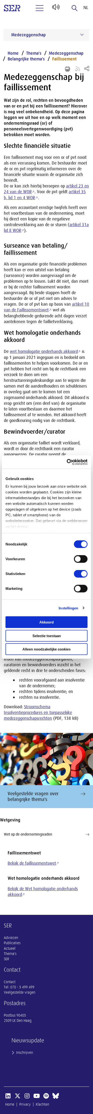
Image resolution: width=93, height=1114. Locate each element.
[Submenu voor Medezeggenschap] (82, 34)
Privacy (25, 1104)
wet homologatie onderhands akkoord (44, 351)
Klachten (42, 1104)
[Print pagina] (67, 69)
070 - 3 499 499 (22, 987)
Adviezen (11, 938)
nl (85, 7)
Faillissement (64, 59)
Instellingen (68, 608)
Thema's (33, 53)
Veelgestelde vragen (19, 992)
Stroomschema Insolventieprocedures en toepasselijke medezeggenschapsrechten (38, 712)
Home (13, 53)
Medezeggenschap (66, 53)
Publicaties (12, 943)
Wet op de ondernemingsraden (28, 834)
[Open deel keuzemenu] (86, 68)
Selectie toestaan (46, 636)
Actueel (10, 948)
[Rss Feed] (77, 68)
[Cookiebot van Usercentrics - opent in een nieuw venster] (67, 462)
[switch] (81, 559)
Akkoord (46, 622)
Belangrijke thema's (26, 59)
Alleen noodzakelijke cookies (46, 649)
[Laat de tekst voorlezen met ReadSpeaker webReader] (55, 8)
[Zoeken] (74, 8)
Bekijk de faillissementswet (32, 863)
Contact (10, 982)
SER (6, 959)
